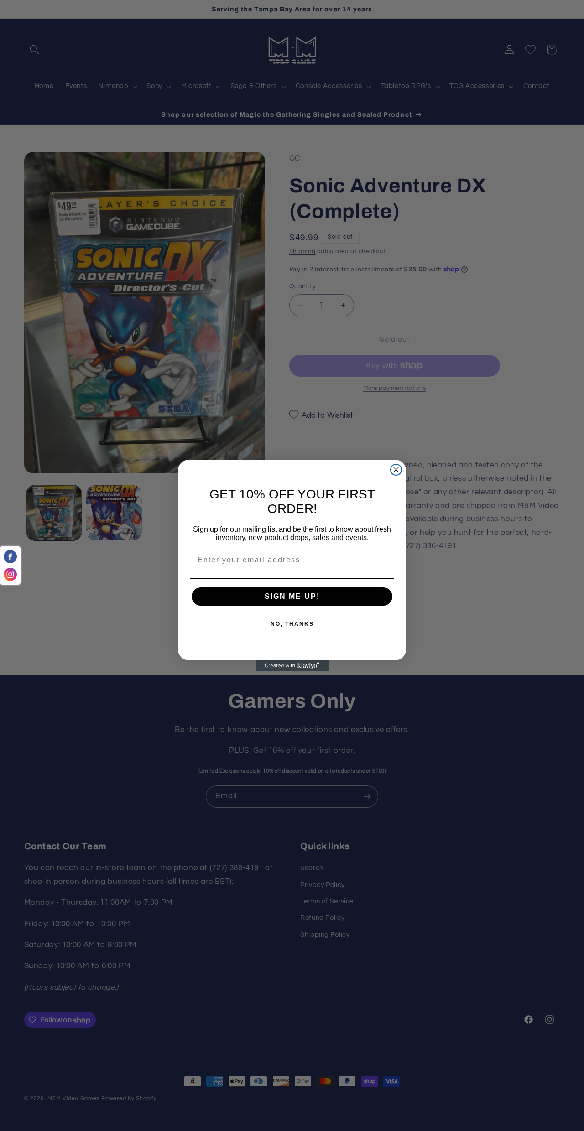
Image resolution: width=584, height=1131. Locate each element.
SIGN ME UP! (292, 596)
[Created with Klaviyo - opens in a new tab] (292, 665)
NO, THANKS (292, 624)
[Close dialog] (396, 469)
